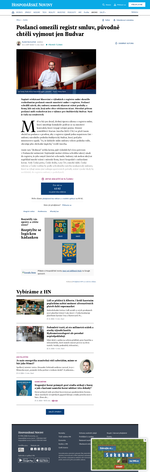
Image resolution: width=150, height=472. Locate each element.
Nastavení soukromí (86, 440)
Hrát (60, 236)
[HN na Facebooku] (35, 449)
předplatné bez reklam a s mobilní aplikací (59, 198)
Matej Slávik (62, 91)
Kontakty (62, 433)
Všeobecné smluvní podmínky (89, 444)
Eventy (109, 437)
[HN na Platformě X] (32, 449)
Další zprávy (55, 412)
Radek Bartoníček (29, 42)
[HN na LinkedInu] (42, 449)
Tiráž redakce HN (65, 437)
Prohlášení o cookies (86, 437)
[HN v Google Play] (26, 460)
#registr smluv (29, 211)
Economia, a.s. (33, 436)
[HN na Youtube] (49, 449)
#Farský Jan (54, 211)
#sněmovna (42, 211)
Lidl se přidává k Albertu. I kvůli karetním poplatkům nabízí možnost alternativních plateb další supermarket (70, 304)
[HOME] (13, 12)
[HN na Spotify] (46, 449)
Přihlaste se (66, 205)
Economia (62, 440)
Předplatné (136, 5)
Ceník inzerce (63, 448)
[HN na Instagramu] (39, 449)
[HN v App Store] (42, 460)
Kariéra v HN (63, 444)
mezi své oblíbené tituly (72, 271)
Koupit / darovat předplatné (117, 433)
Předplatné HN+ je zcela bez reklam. (84, 281)
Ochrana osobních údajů (88, 433)
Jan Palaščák (22, 357)
